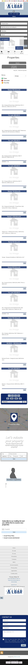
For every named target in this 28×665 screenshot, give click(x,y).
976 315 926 (14, 582)
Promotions (14, 556)
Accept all (8, 662)
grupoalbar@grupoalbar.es (14, 578)
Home (14, 548)
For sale (14, 550)
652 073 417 (14, 584)
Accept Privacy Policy (9, 535)
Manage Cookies (14, 662)
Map (2, 597)
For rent (14, 553)
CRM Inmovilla (17, 656)
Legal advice (14, 570)
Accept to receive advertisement (12, 537)
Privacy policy (14, 567)
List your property (14, 66)
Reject (20, 662)
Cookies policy (14, 573)
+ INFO (24, 111)
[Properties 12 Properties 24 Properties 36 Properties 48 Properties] (12, 402)
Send (14, 532)
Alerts (17, 63)
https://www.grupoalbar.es (14, 580)
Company (14, 559)
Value (14, 458)
